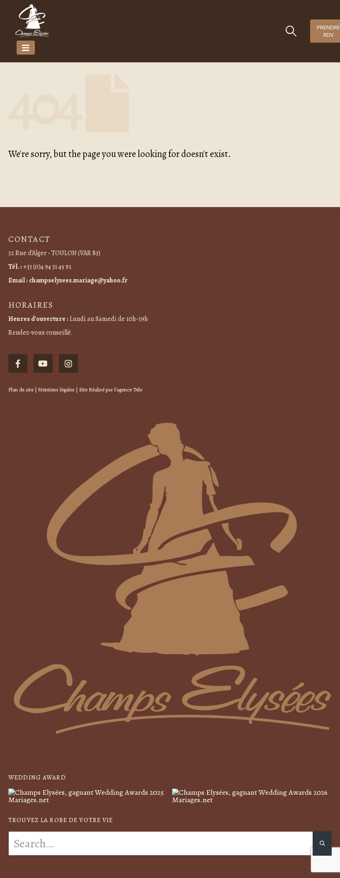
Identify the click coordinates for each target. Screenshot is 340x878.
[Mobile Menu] (26, 48)
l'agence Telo (128, 389)
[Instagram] (68, 363)
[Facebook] (17, 363)
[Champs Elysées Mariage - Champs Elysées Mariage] (32, 20)
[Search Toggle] (291, 31)
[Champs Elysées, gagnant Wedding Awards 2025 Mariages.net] (88, 795)
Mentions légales (56, 389)
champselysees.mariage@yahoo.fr (78, 280)
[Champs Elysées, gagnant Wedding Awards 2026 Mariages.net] (252, 795)
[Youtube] (43, 363)
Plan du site (21, 389)
